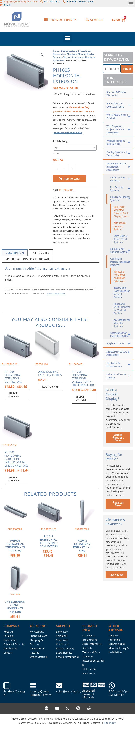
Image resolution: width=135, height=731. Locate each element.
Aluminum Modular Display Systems (119, 262)
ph (88, 238)
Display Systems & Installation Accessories (116, 166)
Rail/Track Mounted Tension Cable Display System (122, 211)
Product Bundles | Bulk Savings (116, 142)
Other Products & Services (116, 376)
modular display (72, 234)
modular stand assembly (74, 238)
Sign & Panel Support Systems (119, 250)
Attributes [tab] (41, 253)
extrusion (67, 230)
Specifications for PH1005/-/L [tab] (27, 259)
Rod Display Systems (116, 188)
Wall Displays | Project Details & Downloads (115, 129)
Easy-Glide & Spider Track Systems (120, 239)
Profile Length (61, 141)
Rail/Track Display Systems (120, 198)
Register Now (118, 504)
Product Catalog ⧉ (14, 693)
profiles (64, 241)
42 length (85, 216)
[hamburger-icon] (131, 3)
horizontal (58, 234)
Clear (56, 153)
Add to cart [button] (50, 386)
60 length (64, 219)
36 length (75, 216)
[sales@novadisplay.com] (59, 685)
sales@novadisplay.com (72, 691)
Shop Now (116, 575)
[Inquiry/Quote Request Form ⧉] (33, 685)
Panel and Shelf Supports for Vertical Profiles (122, 308)
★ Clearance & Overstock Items (115, 105)
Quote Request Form (118, 437)
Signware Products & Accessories (117, 353)
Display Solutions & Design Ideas (116, 153)
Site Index (110, 723)
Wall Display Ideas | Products (117, 116)
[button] (67, 38)
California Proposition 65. (56, 293)
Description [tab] (14, 253)
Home (56, 50)
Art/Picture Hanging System (120, 226)
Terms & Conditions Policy (68, 132)
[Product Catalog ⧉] (7, 685)
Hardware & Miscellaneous (114, 364)
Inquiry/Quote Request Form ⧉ (40, 693)
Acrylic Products (115, 343)
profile (56, 241)
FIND (127, 69)
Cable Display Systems (117, 179)
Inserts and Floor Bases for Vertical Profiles (122, 292)
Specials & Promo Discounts (116, 93)
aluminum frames (69, 223)
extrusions (78, 230)
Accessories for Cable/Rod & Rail (119, 334)
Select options (14, 395)
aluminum (75, 219)
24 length (65, 216)
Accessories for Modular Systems (122, 323)
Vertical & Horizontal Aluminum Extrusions (119, 276)
